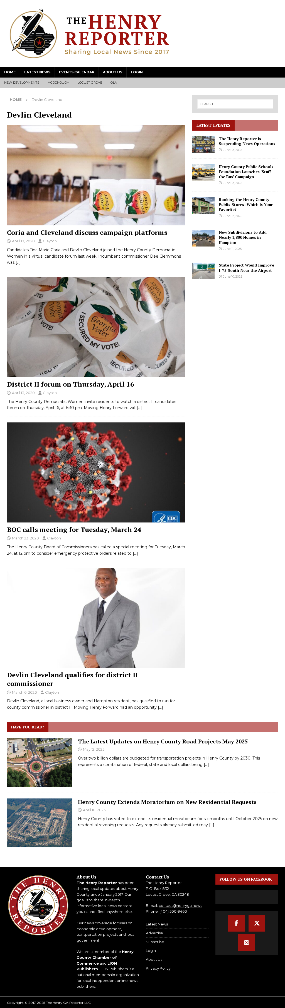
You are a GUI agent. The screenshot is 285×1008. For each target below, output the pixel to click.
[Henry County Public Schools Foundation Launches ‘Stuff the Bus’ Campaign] (203, 172)
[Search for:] (235, 104)
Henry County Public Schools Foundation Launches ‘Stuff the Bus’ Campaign (246, 171)
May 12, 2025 (93, 749)
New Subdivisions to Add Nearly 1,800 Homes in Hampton (243, 237)
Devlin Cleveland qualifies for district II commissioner (72, 679)
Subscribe (155, 942)
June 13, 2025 (232, 150)
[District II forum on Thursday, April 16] (96, 327)
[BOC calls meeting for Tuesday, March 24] (96, 472)
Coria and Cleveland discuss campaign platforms (87, 232)
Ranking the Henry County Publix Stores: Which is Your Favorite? (246, 204)
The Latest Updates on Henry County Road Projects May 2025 (163, 741)
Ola (113, 82)
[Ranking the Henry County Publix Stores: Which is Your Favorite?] (203, 205)
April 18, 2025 (94, 810)
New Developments (21, 82)
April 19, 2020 (23, 241)
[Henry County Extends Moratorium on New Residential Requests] (39, 822)
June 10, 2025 (232, 276)
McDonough (58, 82)
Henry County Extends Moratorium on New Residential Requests (167, 802)
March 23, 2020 (25, 538)
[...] (206, 764)
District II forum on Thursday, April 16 (70, 384)
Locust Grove (90, 82)
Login (137, 72)
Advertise (154, 933)
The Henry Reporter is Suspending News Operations (247, 141)
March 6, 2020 (24, 692)
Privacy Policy (158, 968)
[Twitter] (257, 923)
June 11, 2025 (232, 249)
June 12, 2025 (232, 216)
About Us (112, 72)
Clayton (50, 241)
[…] (18, 262)
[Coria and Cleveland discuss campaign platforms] (96, 175)
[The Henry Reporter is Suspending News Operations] (203, 144)
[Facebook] (236, 923)
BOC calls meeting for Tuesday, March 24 (74, 529)
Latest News (37, 72)
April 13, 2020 (23, 392)
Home (10, 72)
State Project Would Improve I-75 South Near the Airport (246, 267)
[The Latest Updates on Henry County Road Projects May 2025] (39, 762)
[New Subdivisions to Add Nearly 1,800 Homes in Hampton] (203, 238)
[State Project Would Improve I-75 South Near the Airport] (203, 271)
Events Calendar (76, 72)
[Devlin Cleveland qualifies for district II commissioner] (96, 618)
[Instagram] (246, 942)
